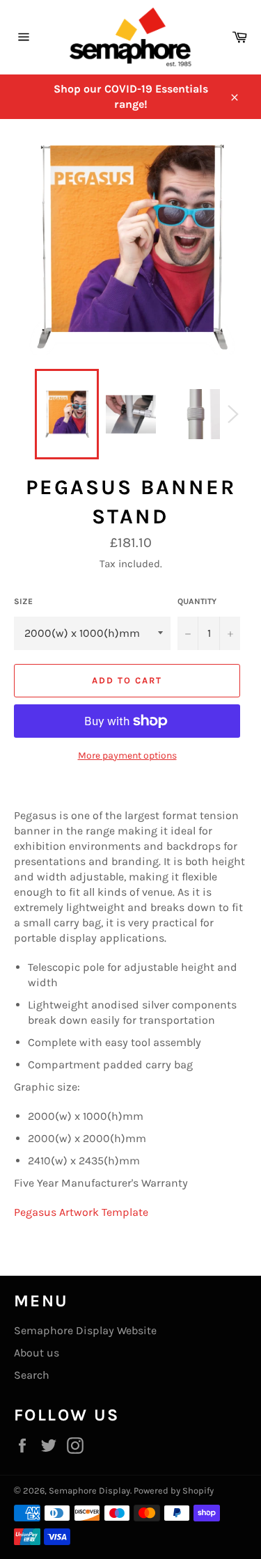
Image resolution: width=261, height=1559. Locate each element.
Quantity (196, 601)
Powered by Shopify (174, 1490)
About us (36, 1352)
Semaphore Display (89, 1490)
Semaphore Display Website (85, 1330)
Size (23, 601)
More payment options (127, 755)
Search (31, 1375)
